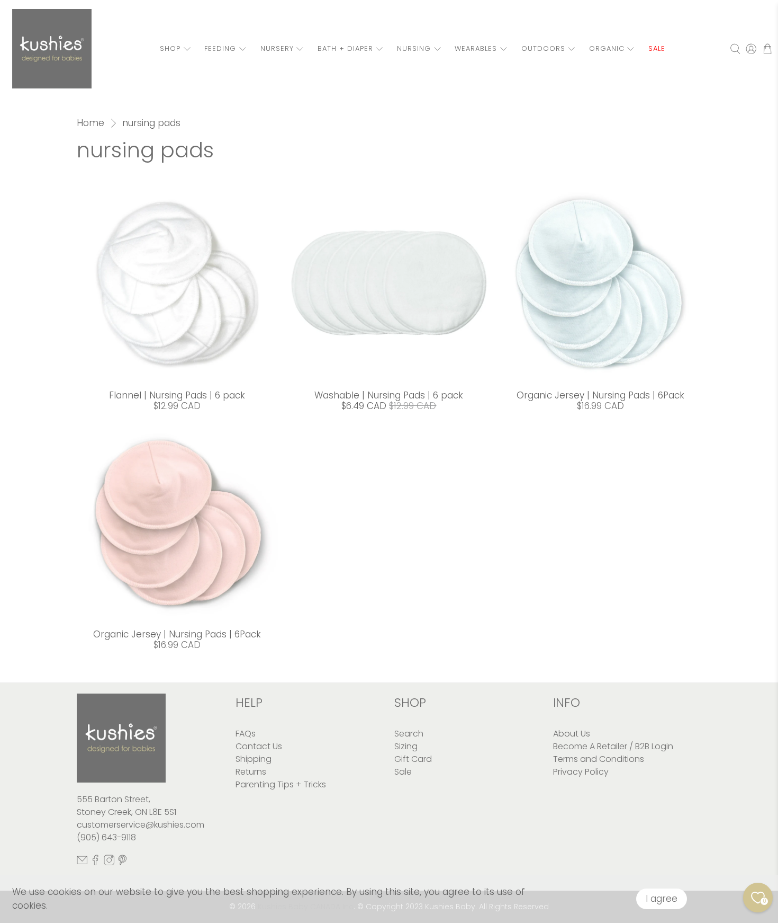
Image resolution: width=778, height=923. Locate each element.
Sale (403, 772)
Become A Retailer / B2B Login (613, 746)
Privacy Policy (581, 772)
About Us (571, 733)
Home (90, 123)
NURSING (414, 48)
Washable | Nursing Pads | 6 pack (388, 395)
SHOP (170, 48)
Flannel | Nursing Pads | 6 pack (177, 395)
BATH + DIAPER (345, 48)
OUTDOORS (543, 48)
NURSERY (277, 48)
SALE (656, 48)
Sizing (406, 746)
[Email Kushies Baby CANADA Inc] (82, 862)
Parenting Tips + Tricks (281, 784)
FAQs (246, 733)
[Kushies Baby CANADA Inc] (52, 48)
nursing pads (151, 123)
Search (408, 733)
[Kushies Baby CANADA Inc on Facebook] (95, 862)
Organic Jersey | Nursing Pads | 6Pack (600, 395)
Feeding (220, 48)
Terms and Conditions (598, 759)
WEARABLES (476, 48)
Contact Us (259, 746)
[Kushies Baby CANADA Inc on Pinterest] (122, 862)
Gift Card (413, 759)
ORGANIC (607, 48)
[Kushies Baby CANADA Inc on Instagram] (109, 862)
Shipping (254, 759)
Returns (251, 772)
